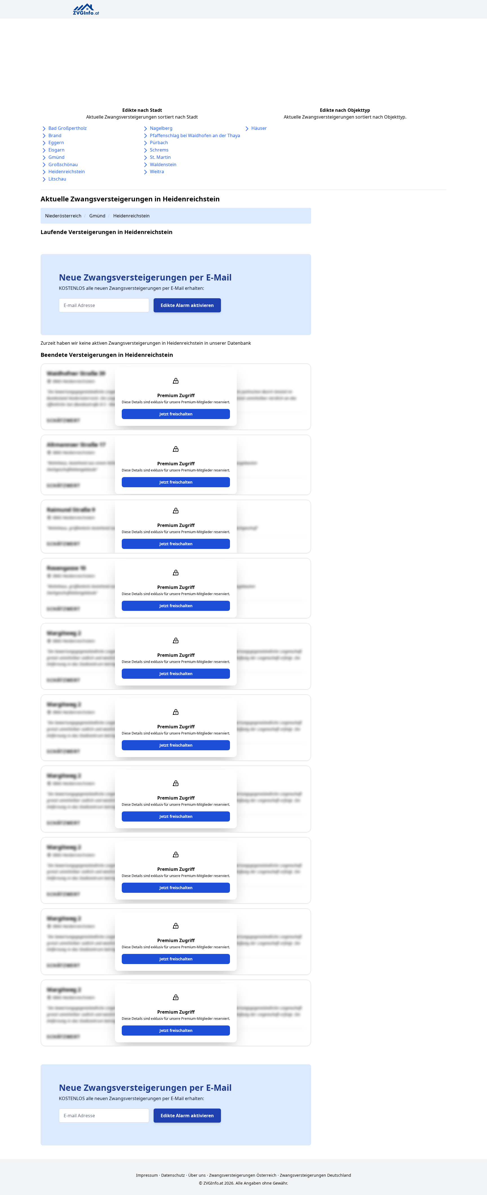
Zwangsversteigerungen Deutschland (315, 1175)
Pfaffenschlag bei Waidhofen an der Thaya (195, 135)
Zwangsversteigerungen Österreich (242, 1175)
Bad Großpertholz (67, 128)
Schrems (159, 150)
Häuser (259, 128)
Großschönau (63, 164)
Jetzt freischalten (176, 414)
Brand (54, 135)
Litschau (57, 179)
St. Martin (160, 157)
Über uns (197, 1175)
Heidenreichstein (66, 171)
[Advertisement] (243, 60)
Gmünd (56, 157)
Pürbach (159, 142)
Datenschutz (173, 1175)
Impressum (147, 1175)
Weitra (157, 171)
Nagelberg (161, 128)
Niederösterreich (63, 216)
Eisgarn (56, 150)
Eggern (56, 142)
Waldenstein (163, 164)
